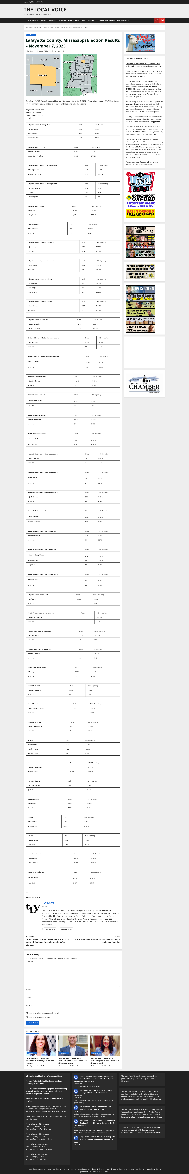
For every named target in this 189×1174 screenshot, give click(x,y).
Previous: (47, 940)
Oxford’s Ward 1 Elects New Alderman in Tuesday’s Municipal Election (40, 1060)
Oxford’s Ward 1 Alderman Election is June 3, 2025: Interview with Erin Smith (104, 1060)
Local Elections (30, 35)
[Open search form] (152, 20)
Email (28, 997)
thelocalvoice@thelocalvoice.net (140, 1130)
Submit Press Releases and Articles (114, 20)
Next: (97, 939)
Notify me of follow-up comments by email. (43, 1013)
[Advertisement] (144, 352)
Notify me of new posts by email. (39, 1017)
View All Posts (66, 929)
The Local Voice (45, 9)
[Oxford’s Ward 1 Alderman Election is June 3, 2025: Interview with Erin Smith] (105, 1045)
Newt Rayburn (30, 1066)
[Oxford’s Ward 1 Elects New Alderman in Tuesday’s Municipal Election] (41, 1045)
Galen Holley (85, 1076)
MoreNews (94, 1172)
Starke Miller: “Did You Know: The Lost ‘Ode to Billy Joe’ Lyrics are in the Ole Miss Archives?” (94, 1123)
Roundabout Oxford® (69, 20)
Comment (30, 962)
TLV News (30, 51)
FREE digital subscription (35, 20)
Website (29, 1005)
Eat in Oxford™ (89, 20)
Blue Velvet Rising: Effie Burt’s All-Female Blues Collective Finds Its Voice (94, 1139)
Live (162, 20)
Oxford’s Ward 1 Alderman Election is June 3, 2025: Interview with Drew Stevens (72, 1060)
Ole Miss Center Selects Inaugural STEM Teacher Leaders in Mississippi (93, 1093)
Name (28, 990)
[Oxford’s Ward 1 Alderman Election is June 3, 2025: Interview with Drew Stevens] (73, 1045)
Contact (52, 20)
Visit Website (49, 929)
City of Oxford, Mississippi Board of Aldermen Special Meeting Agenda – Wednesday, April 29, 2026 (94, 1079)
